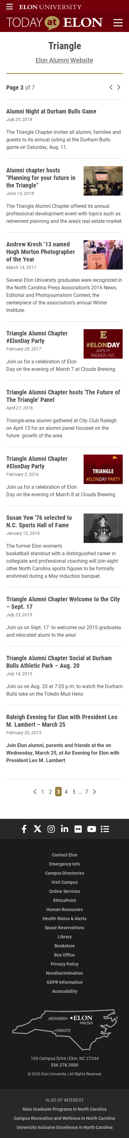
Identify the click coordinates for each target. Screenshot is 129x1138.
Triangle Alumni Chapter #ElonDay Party (37, 337)
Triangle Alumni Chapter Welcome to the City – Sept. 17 (63, 602)
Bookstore (64, 946)
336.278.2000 (64, 1065)
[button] (9, 6)
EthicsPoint (64, 900)
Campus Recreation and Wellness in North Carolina (64, 1118)
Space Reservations (64, 927)
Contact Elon (64, 855)
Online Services (64, 891)
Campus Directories (64, 873)
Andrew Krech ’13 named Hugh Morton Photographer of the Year (40, 251)
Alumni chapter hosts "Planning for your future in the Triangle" (40, 177)
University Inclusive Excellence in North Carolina (65, 1127)
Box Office (64, 955)
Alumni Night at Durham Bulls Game (51, 111)
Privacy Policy (65, 964)
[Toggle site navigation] (117, 23)
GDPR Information (65, 982)
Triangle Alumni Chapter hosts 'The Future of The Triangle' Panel (63, 395)
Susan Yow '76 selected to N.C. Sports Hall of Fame (39, 521)
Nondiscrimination (64, 973)
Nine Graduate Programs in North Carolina (65, 1109)
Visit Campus (64, 882)
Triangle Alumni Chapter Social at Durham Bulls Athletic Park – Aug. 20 (59, 661)
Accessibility (64, 991)
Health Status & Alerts (64, 918)
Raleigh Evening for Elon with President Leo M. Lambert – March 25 (61, 720)
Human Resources (64, 909)
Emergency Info (64, 864)
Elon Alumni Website (64, 60)
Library (65, 937)
